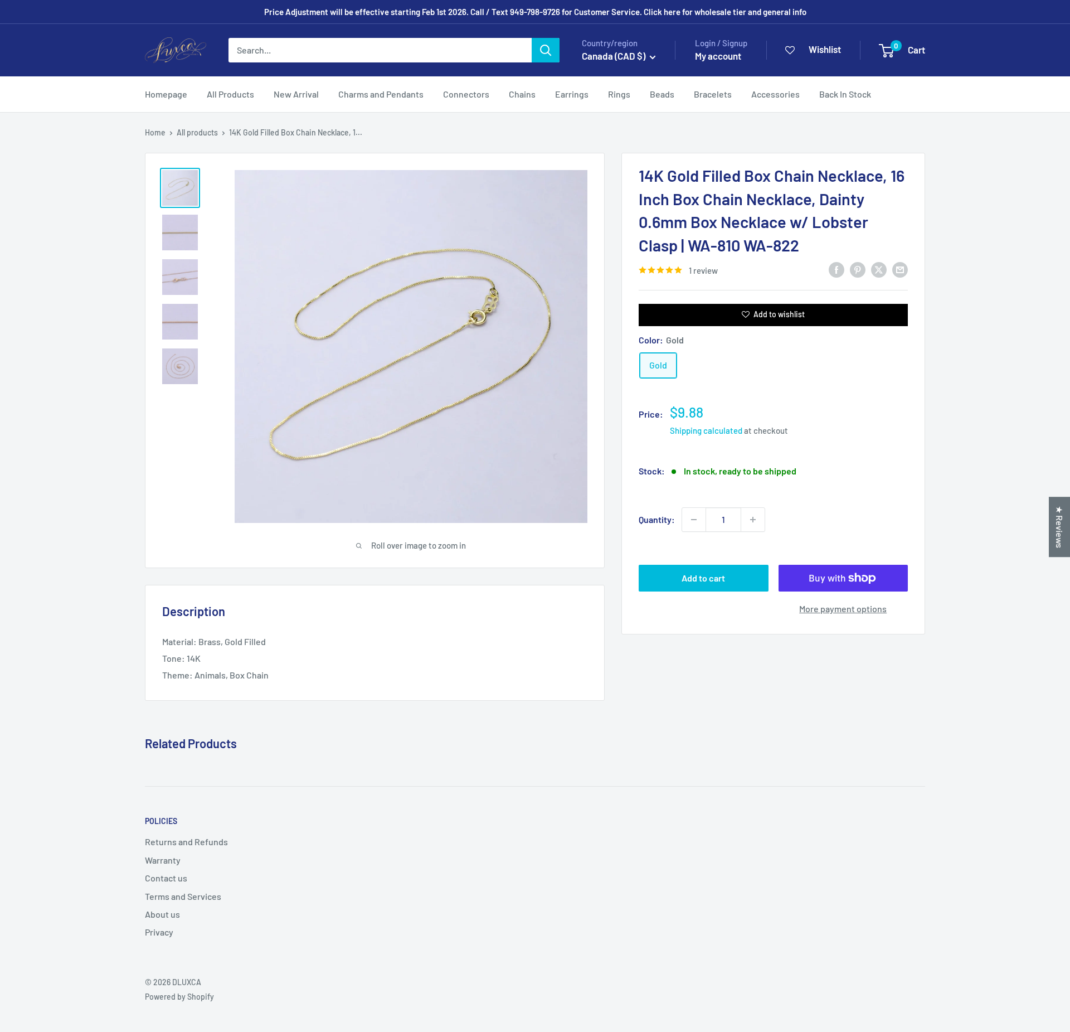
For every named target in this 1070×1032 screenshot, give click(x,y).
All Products (230, 94)
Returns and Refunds (186, 841)
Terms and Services (183, 896)
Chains (522, 94)
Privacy (159, 932)
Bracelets (713, 94)
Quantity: (657, 519)
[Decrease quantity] (694, 519)
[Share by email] (900, 269)
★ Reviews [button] (1059, 527)
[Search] (546, 50)
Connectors (466, 94)
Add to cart (703, 578)
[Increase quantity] (753, 519)
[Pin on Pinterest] (857, 269)
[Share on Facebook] (836, 269)
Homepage (166, 94)
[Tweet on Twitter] (879, 269)
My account (718, 55)
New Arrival (296, 94)
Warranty (163, 860)
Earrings (571, 94)
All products (197, 132)
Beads (662, 94)
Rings (619, 94)
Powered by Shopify (179, 996)
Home (155, 132)
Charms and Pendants (381, 94)
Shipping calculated (706, 430)
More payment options (843, 608)
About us (162, 914)
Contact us (166, 878)
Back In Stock (845, 94)
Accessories (775, 94)
